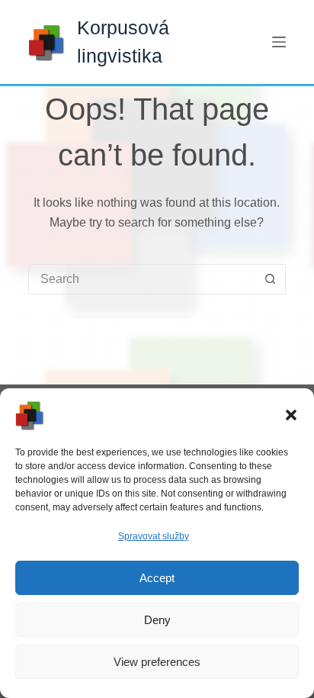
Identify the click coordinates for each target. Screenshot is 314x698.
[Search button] (270, 279)
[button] (291, 415)
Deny (157, 619)
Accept (157, 577)
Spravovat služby (153, 536)
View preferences (157, 661)
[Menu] (279, 42)
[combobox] (142, 279)
